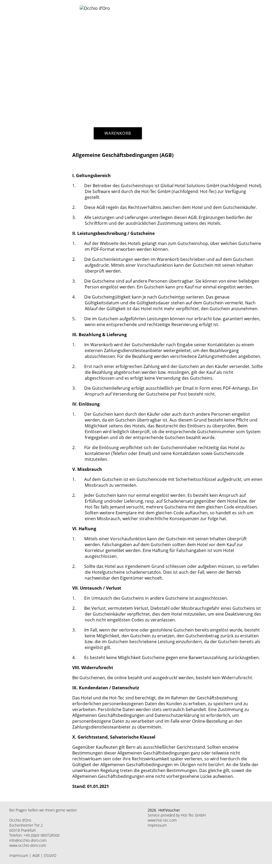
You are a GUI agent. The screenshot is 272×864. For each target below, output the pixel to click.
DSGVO (50, 855)
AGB (36, 855)
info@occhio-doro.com (27, 840)
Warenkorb (117, 133)
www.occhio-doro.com (27, 845)
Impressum (18, 855)
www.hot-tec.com (162, 820)
